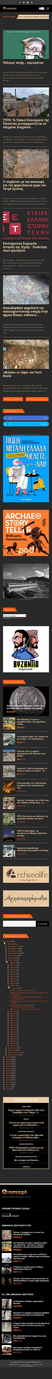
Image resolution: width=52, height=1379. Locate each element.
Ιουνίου (11, 960)
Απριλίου (12, 1048)
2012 (8, 1084)
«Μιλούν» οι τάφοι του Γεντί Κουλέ (22, 374)
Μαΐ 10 (13, 1027)
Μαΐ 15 (13, 1016)
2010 (8, 1089)
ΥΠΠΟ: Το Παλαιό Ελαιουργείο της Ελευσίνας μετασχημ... (29, 993)
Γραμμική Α (26, 1167)
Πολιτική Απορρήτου (27, 1365)
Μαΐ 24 (13, 978)
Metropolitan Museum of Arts (26, 1156)
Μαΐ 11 (13, 1025)
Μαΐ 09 (13, 1029)
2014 (8, 1079)
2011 (8, 1086)
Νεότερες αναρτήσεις (13, 399)
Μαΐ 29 (13, 969)
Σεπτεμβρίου (13, 953)
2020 (8, 1066)
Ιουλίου (11, 957)
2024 (8, 1057)
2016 (8, 1075)
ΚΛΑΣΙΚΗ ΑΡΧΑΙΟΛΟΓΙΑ (26, 1144)
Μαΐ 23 (13, 981)
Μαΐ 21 (13, 985)
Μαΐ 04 (13, 1041)
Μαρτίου (12, 1050)
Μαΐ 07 (13, 1034)
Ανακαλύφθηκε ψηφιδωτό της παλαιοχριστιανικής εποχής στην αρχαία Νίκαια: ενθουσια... (25, 311)
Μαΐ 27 (13, 974)
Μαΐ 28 (13, 971)
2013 (8, 1082)
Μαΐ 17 (13, 1013)
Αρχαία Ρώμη (26, 1106)
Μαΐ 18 (13, 1011)
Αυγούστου (13, 955)
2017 (8, 1073)
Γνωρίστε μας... (26, 1364)
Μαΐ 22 (13, 983)
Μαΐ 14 (13, 1018)
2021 (8, 1064)
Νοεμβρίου (13, 948)
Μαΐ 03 (13, 1043)
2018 (8, 1070)
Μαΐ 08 (13, 1032)
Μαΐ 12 (13, 1023)
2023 (8, 1059)
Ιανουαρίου (13, 1054)
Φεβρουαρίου (14, 1052)
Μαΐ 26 (13, 976)
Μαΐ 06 (13, 1036)
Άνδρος (26, 1119)
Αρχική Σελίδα (14, 1364)
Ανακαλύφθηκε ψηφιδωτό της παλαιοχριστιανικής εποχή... (22, 1006)
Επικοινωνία (39, 1364)
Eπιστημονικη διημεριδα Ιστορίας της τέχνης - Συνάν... (29, 1002)
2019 (8, 1068)
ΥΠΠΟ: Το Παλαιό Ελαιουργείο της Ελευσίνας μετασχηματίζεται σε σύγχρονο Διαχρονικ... (26, 123)
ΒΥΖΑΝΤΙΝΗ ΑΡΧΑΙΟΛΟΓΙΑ (26, 1131)
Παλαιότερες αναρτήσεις (37, 399)
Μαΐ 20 (15, 988)
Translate (20, 618)
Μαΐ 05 (13, 1038)
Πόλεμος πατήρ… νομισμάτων (23, 63)
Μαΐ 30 (13, 967)
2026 (8, 941)
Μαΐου (13, 962)
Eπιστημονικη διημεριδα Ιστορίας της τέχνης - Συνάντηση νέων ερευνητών (25, 247)
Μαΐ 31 (13, 965)
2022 (8, 1061)
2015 (8, 1077)
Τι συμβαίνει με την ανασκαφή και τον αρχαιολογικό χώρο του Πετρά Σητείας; (24, 185)
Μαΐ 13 (13, 1020)
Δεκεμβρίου (13, 946)
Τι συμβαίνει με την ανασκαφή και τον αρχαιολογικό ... (26, 998)
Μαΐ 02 (13, 1045)
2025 (10, 944)
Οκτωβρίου (13, 951)
